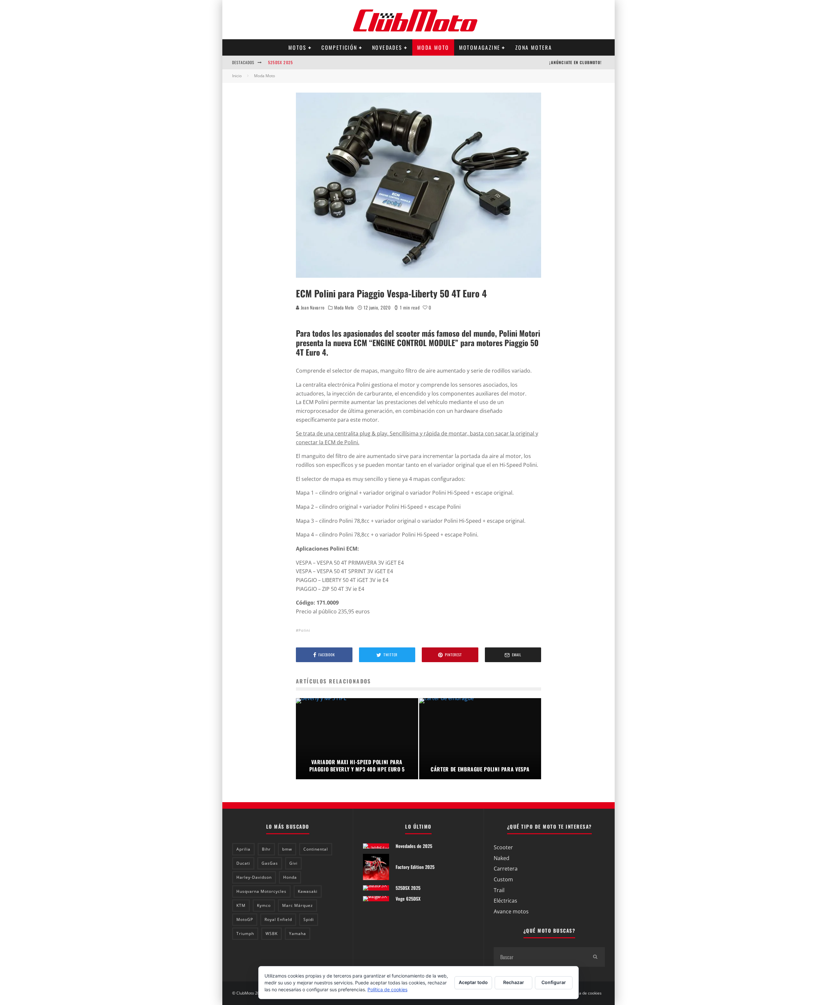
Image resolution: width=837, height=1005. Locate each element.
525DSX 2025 (280, 62)
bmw (287, 849)
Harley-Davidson (254, 877)
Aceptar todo (473, 982)
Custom (503, 879)
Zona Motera (533, 47)
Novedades (387, 47)
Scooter (503, 847)
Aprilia (243, 849)
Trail (499, 890)
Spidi (308, 919)
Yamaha (297, 933)
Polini (304, 630)
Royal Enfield (278, 919)
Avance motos (511, 911)
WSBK (271, 933)
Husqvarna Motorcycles (261, 891)
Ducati (243, 863)
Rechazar (513, 982)
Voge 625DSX (408, 898)
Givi (293, 863)
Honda (290, 877)
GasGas (270, 863)
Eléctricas (505, 900)
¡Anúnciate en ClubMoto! (575, 62)
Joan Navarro (312, 307)
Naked (501, 858)
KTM (241, 905)
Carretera (506, 868)
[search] (595, 957)
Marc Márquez (297, 905)
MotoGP (244, 919)
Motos (297, 47)
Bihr (266, 849)
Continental (315, 849)
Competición (339, 47)
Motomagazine (480, 47)
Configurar (553, 982)
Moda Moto (433, 47)
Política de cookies (585, 993)
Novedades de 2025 (414, 845)
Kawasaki (307, 891)
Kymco (264, 905)
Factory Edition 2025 (415, 866)
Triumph (245, 933)
